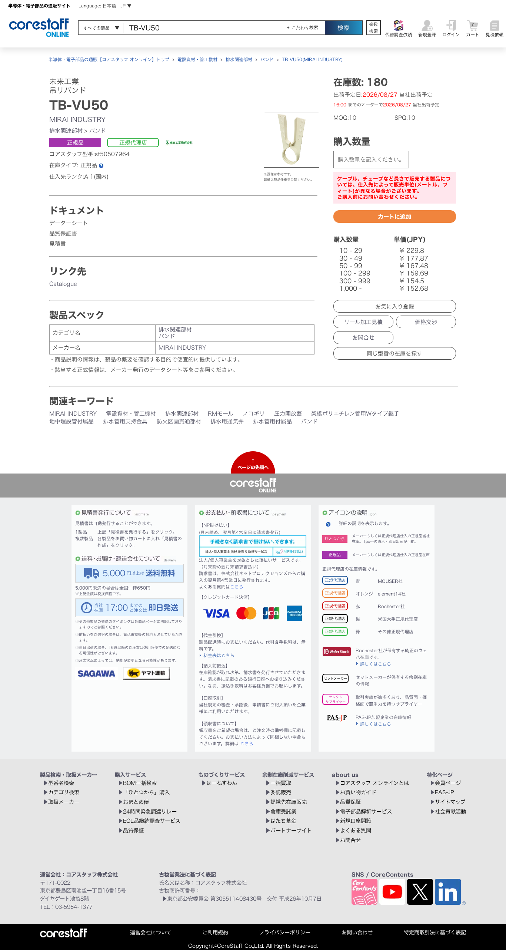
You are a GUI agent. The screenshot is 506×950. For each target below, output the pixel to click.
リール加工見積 (363, 322)
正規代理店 (133, 142)
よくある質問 (355, 830)
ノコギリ (254, 413)
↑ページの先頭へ (253, 463)
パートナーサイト (291, 830)
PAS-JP (444, 792)
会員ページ (448, 783)
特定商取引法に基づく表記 (435, 932)
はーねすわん (221, 783)
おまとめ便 (136, 802)
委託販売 (280, 792)
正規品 (75, 142)
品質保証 (133, 830)
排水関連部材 (239, 59)
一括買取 (280, 783)
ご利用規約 (215, 932)
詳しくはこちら (375, 664)
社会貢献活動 (450, 811)
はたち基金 (283, 821)
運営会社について (150, 932)
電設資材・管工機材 (197, 59)
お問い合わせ (357, 932)
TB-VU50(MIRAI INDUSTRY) (312, 59)
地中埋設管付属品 (71, 421)
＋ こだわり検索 (302, 27)
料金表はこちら (218, 655)
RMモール (220, 413)
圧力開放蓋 (288, 413)
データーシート (68, 223)
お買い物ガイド (358, 792)
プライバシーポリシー (284, 932)
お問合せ (363, 337)
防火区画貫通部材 (179, 421)
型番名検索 (61, 783)
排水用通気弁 (227, 421)
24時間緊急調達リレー (150, 811)
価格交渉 (426, 322)
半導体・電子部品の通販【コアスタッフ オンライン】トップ (109, 59)
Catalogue (63, 284)
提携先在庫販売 (288, 802)
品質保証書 (63, 233)
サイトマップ (450, 802)
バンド (267, 59)
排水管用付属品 (272, 421)
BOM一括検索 (140, 783)
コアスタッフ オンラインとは (374, 783)
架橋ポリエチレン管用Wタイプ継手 (355, 413)
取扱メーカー (63, 802)
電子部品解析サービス (366, 811)
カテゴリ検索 (63, 792)
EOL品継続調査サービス (151, 821)
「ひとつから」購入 (146, 792)
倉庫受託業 (283, 811)
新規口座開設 (355, 821)
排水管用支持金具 (125, 421)
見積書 (57, 244)
